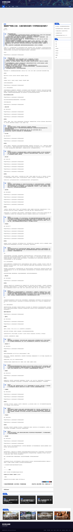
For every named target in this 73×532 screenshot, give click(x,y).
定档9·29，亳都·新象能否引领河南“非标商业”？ (11, 500)
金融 (9, 6)
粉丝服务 (45, 530)
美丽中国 (58, 530)
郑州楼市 (57, 50)
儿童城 (52, 530)
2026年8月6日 (58, 518)
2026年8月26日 (6, 518)
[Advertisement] (36, 14)
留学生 (60, 530)
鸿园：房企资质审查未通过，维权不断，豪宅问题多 (44, 500)
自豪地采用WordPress (5, 530)
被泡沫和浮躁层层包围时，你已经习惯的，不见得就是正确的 (15, 484)
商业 (6, 6)
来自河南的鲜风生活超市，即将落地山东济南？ (63, 28)
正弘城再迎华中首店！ (60, 516)
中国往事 (54, 530)
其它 (56, 41)
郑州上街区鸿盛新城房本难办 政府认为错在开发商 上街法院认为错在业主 (27, 501)
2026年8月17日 (24, 518)
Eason (6, 28)
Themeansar (14, 530)
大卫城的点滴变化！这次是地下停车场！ (44, 516)
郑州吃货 (57, 48)
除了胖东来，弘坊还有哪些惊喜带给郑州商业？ (63, 26)
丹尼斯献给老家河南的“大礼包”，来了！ (62, 35)
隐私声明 (67, 530)
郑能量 (13, 6)
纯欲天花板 (63, 530)
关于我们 (17, 6)
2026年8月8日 (41, 518)
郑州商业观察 (6, 2)
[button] (68, 6)
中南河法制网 (48, 530)
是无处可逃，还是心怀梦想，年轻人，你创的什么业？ (41, 484)
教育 (56, 46)
